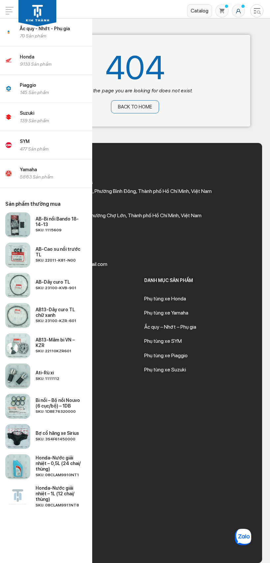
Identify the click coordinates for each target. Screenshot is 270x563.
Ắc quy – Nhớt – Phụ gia (170, 327)
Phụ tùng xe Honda (165, 298)
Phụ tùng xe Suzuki (165, 369)
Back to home (135, 107)
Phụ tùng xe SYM (163, 341)
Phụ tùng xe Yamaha (166, 313)
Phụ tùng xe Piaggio (166, 355)
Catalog (199, 11)
